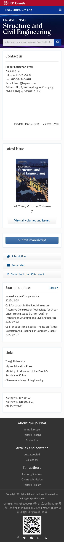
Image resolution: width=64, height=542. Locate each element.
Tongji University (15, 361)
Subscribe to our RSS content (27, 274)
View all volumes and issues (32, 220)
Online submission (32, 479)
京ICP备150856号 (51, 504)
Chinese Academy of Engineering (25, 380)
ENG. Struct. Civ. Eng (18, 9)
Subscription (19, 256)
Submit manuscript (32, 240)
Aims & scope (32, 429)
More (52, 288)
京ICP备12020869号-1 (26, 504)
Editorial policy (32, 485)
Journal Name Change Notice (22, 296)
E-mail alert (18, 265)
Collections (32, 460)
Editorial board (32, 435)
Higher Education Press (19, 366)
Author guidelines (32, 474)
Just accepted (32, 454)
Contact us (32, 440)
